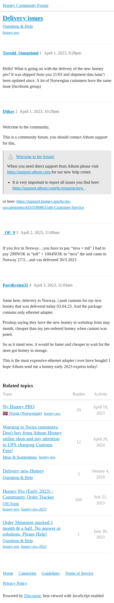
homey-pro (11, 33)
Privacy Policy (15, 583)
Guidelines (51, 573)
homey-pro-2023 (33, 509)
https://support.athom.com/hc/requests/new (48, 188)
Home (8, 573)
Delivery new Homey (23, 470)
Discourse (32, 595)
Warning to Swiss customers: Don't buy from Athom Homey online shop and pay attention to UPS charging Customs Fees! (32, 438)
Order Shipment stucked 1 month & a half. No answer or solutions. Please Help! (32, 528)
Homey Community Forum (25, 5)
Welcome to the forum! (35, 156)
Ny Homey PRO (18, 406)
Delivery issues (23, 17)
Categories (27, 573)
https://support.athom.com (29, 172)
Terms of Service (79, 573)
